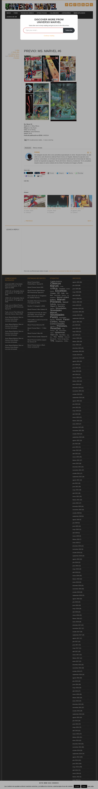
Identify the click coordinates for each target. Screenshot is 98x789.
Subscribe (68, 30)
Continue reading (49, 35)
